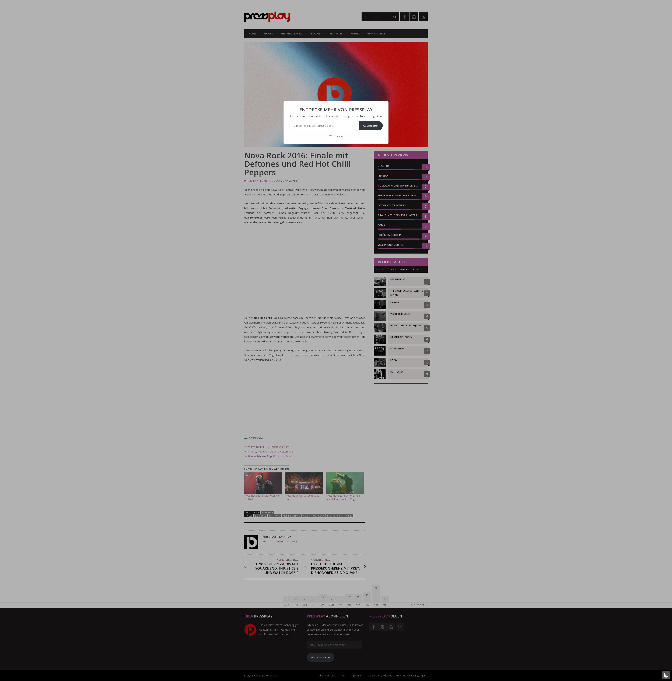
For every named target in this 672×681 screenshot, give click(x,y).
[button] (666, 675)
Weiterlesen (336, 136)
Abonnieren (371, 126)
